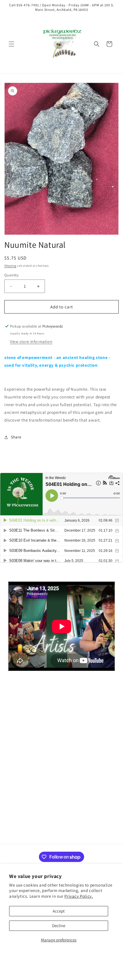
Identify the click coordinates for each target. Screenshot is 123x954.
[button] (11, 44)
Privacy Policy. (78, 896)
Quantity (11, 275)
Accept (59, 911)
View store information (31, 341)
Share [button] (16, 437)
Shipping (10, 266)
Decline (58, 925)
